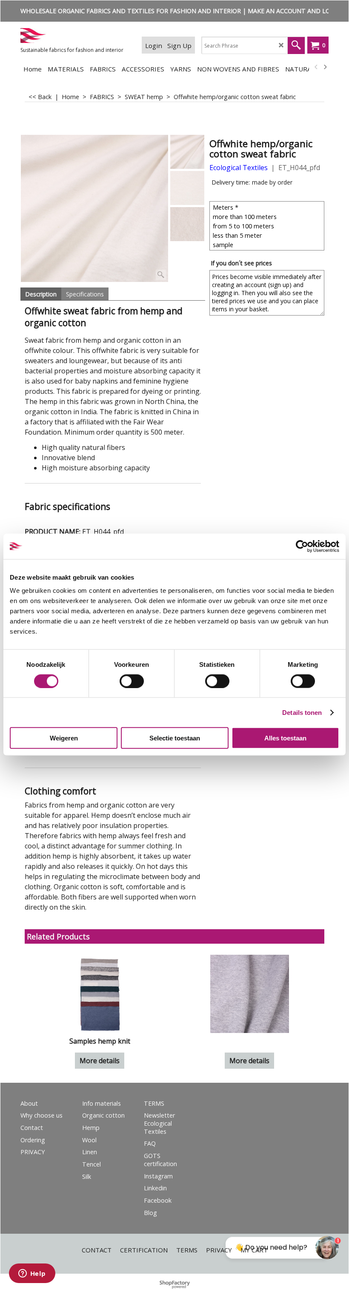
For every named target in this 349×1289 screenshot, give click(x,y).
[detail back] (187, 224)
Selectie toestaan (174, 738)
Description (41, 294)
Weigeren (64, 738)
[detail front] (187, 188)
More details (100, 1060)
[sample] (268, 244)
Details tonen (302, 712)
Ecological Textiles (238, 167)
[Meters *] (268, 207)
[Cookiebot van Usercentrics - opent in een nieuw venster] (302, 546)
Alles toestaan (285, 738)
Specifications (85, 294)
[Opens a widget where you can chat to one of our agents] (32, 1274)
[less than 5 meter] (268, 235)
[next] (325, 67)
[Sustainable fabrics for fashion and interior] (74, 35)
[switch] (132, 681)
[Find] (296, 45)
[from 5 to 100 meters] (268, 225)
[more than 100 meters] (268, 216)
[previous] (316, 67)
